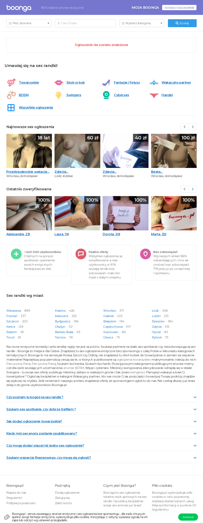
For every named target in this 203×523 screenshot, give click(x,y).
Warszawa (14, 310)
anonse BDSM (73, 368)
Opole (157, 332)
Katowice (62, 316)
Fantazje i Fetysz (127, 82)
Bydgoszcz (63, 321)
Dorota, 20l (111, 234)
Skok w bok (75, 82)
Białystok (110, 321)
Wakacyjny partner (176, 82)
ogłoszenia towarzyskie (133, 359)
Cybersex (121, 95)
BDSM (24, 95)
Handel (167, 95)
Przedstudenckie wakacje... (28, 172)
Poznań (12, 316)
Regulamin (14, 498)
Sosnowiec (111, 332)
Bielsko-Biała (64, 332)
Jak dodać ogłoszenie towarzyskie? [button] (34, 421)
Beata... (157, 172)
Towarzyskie (29, 82)
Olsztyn (60, 327)
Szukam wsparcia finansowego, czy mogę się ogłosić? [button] (48, 458)
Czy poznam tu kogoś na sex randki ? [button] (34, 397)
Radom (12, 332)
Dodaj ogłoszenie (67, 492)
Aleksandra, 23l (18, 234)
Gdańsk (109, 316)
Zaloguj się (62, 498)
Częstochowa (113, 327)
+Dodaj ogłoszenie (179, 7)
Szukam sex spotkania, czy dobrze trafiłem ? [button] (41, 409)
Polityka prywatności (20, 503)
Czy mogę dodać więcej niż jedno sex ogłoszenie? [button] (45, 445)
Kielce (11, 327)
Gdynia (157, 327)
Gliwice (108, 337)
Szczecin (12, 321)
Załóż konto (63, 503)
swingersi (136, 372)
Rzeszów (158, 321)
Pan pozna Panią (44, 364)
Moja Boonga (145, 7)
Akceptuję (188, 516)
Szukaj (184, 23)
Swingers (73, 95)
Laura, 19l (62, 234)
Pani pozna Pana (18, 364)
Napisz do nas (16, 492)
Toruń (10, 337)
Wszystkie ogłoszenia (36, 107)
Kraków (60, 310)
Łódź (156, 310)
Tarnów (60, 337)
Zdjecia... (61, 172)
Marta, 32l (158, 234)
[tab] (101, 396)
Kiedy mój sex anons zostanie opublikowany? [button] (41, 433)
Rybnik (157, 337)
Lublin (156, 316)
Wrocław (110, 310)
